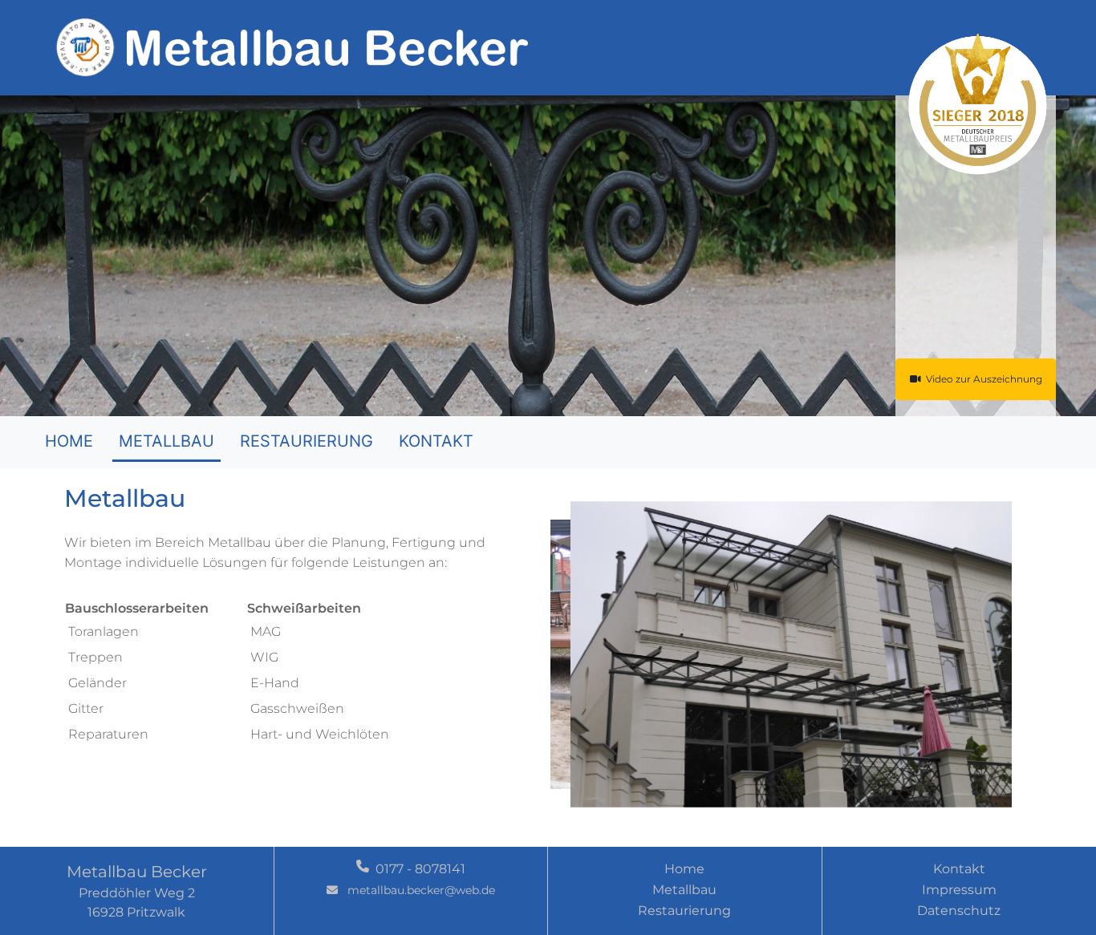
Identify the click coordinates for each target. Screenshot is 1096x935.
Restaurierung (684, 910)
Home (684, 868)
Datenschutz (959, 910)
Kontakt (959, 868)
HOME (69, 441)
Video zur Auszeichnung (981, 379)
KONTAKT (436, 441)
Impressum (959, 889)
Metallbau (684, 889)
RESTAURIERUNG (306, 441)
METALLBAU (166, 441)
